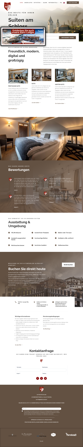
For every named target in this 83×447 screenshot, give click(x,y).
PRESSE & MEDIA (48, 419)
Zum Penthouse (12, 108)
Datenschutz (40, 419)
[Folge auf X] (41, 378)
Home (21, 2)
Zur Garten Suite (59, 103)
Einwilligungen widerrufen (51, 422)
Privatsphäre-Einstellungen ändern (34, 422)
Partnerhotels (53, 2)
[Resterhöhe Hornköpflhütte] (23, 36)
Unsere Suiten (28, 2)
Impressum (33, 419)
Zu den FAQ (18, 345)
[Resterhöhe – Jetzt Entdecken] (12, 36)
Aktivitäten (37, 2)
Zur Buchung (46, 328)
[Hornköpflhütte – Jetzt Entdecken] (33, 36)
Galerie (45, 2)
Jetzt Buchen (73, 2)
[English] (64, 3)
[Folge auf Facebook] (37, 378)
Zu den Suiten (35, 102)
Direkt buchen (68, 264)
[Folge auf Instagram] (45, 378)
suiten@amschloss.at (41, 399)
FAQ (61, 2)
